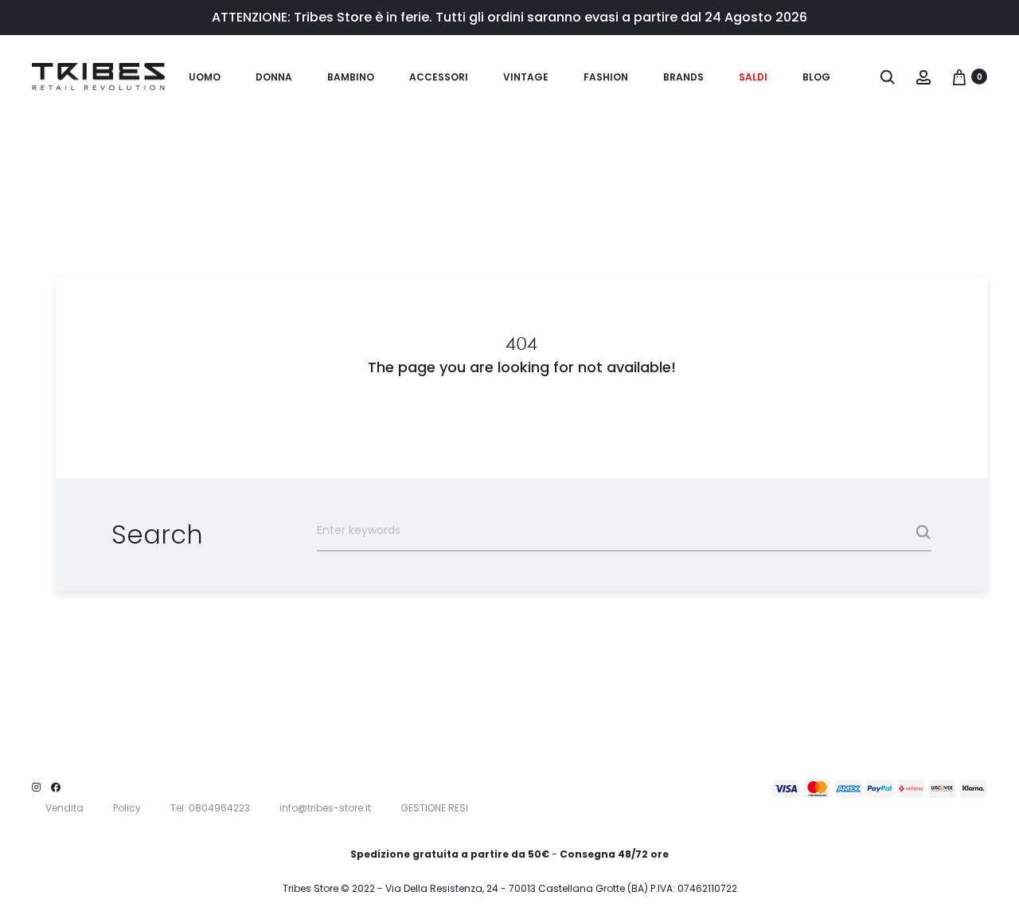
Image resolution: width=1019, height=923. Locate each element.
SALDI (753, 77)
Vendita (64, 808)
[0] (959, 76)
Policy (127, 808)
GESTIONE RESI (434, 808)
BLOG (816, 77)
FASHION (606, 77)
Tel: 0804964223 (210, 808)
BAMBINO (350, 77)
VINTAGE (526, 77)
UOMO (205, 77)
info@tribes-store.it (325, 808)
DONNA (274, 77)
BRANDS (683, 77)
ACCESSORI (438, 77)
